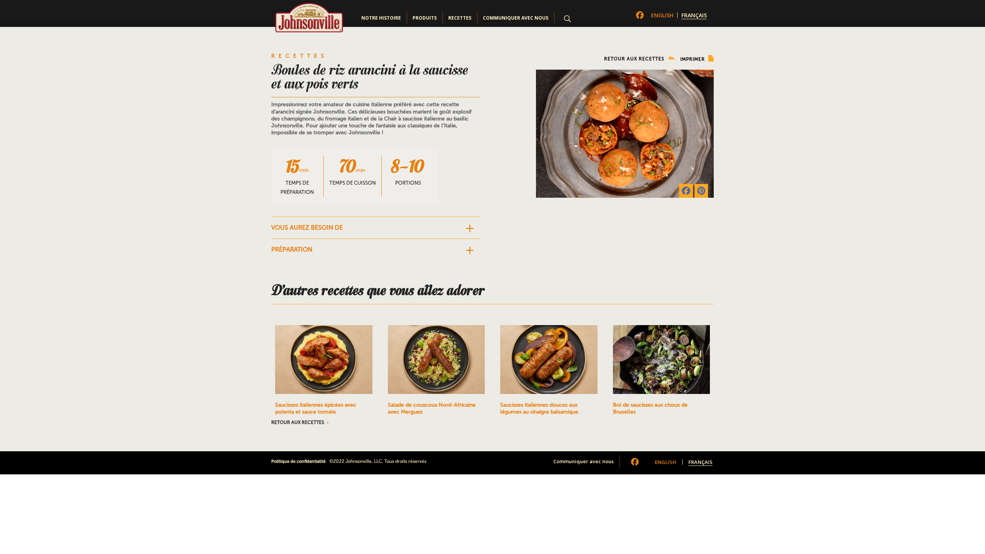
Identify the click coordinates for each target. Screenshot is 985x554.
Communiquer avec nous (515, 18)
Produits (424, 18)
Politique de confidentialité (298, 461)
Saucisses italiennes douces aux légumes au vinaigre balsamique (539, 408)
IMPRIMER (693, 59)
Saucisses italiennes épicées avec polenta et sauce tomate (315, 408)
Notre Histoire (381, 18)
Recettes (459, 18)
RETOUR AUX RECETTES (635, 59)
